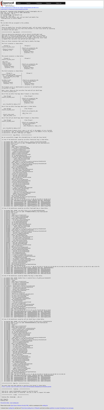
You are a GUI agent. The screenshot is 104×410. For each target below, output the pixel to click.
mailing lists (11, 408)
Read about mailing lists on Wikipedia (30, 408)
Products (19, 3)
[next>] (6, 9)
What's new (58, 3)
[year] (23, 9)
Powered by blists (5, 403)
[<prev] (2, 9)
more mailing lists (14, 403)
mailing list (45, 405)
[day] (17, 9)
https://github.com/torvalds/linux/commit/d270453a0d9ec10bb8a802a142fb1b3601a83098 (26, 386)
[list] (27, 9)
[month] (20, 9)
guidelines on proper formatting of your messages (61, 408)
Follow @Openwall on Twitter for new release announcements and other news (20, 7)
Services (28, 3)
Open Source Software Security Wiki (19, 405)
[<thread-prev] (11, 9)
